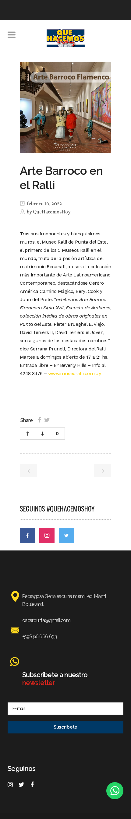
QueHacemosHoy (52, 212)
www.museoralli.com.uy (74, 373)
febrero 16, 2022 (44, 204)
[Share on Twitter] (47, 420)
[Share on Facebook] (39, 420)
